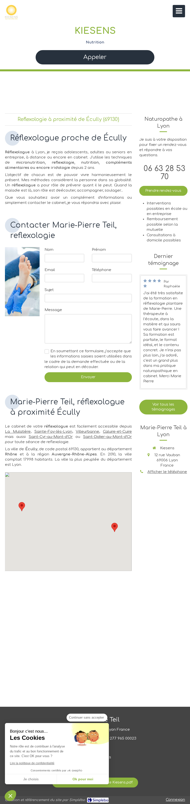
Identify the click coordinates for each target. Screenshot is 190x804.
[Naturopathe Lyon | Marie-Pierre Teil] (11, 12)
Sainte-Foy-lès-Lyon (53, 432)
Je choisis (31, 779)
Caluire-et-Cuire (117, 432)
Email (50, 270)
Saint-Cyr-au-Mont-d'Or (51, 437)
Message (53, 310)
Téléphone (101, 270)
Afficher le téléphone (167, 472)
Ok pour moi (82, 779)
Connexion (175, 800)
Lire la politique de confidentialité (32, 763)
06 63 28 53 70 (164, 173)
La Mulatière (18, 432)
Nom (49, 250)
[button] (10, 796)
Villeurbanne (87, 432)
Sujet (49, 290)
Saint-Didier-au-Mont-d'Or (107, 437)
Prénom (99, 250)
